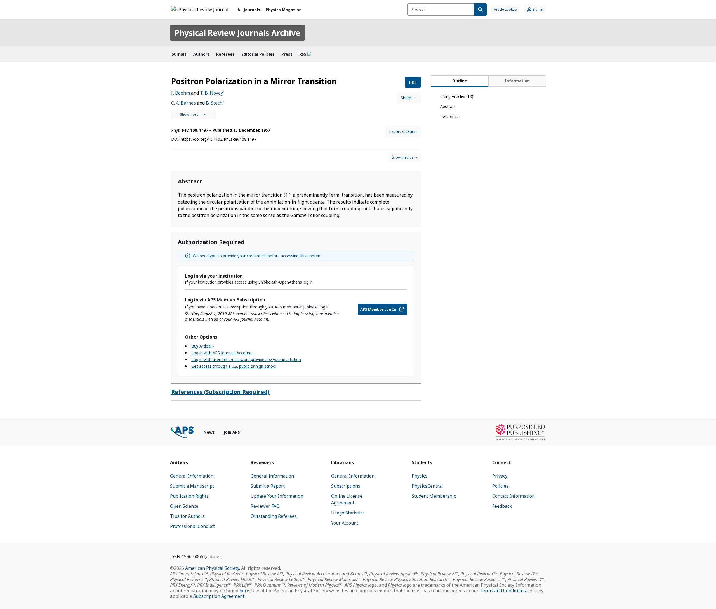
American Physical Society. (212, 568)
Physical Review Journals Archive (237, 32)
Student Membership (434, 496)
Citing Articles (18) (456, 96)
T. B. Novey (211, 93)
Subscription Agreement (218, 596)
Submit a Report (268, 486)
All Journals (248, 9)
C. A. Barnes (183, 103)
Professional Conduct (192, 526)
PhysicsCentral (427, 486)
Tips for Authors (187, 516)
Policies (500, 486)
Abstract (448, 106)
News (209, 432)
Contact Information (513, 496)
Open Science (184, 506)
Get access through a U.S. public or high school (233, 366)
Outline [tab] (459, 80)
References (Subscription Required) (220, 392)
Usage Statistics (348, 513)
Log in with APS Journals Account (221, 352)
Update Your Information (277, 496)
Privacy (499, 476)
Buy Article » (202, 346)
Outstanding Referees (274, 516)
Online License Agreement (346, 499)
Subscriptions (345, 486)
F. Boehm (180, 93)
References (450, 116)
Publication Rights (189, 496)
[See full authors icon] (193, 114)
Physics (419, 476)
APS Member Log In (378, 309)
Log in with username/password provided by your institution (246, 359)
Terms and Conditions (503, 590)
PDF (412, 82)
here (244, 590)
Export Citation (403, 131)
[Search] (480, 9)
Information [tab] (517, 80)
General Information (191, 476)
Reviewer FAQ (265, 506)
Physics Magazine (284, 9)
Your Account (344, 523)
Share (406, 97)
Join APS (232, 432)
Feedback (502, 506)
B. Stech (214, 103)
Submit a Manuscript (192, 486)
